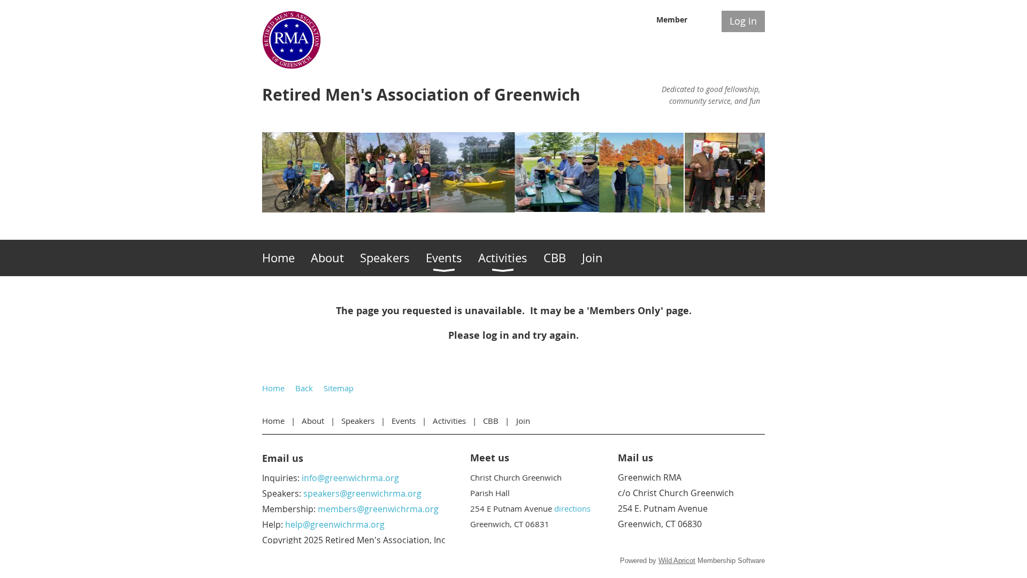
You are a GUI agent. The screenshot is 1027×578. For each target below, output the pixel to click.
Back (304, 388)
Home (273, 388)
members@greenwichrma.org (378, 509)
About (313, 420)
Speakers (357, 420)
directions (572, 508)
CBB (491, 420)
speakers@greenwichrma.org (362, 493)
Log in (743, 20)
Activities (449, 420)
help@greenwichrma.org (335, 524)
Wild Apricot (676, 561)
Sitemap (339, 388)
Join (523, 420)
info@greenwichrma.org (350, 478)
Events (404, 420)
